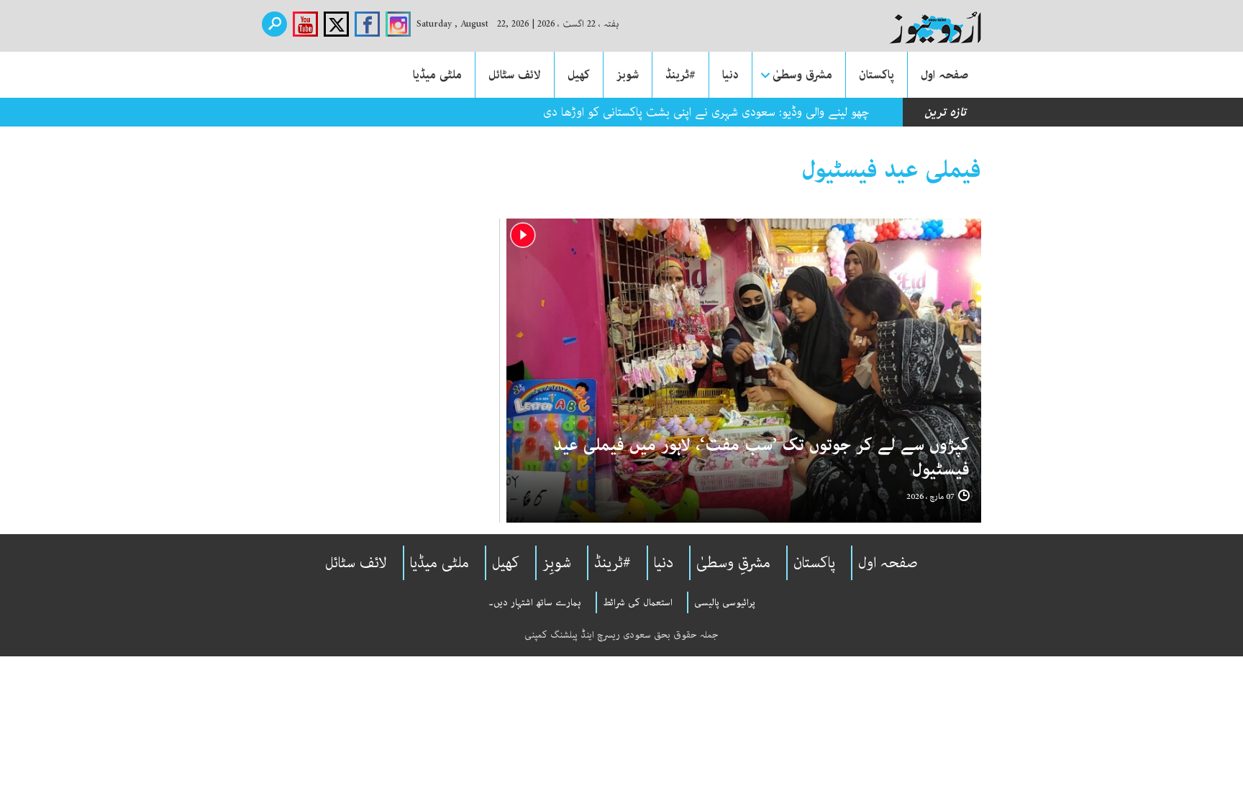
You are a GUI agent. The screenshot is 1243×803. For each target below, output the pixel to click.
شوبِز (556, 562)
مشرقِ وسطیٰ (733, 562)
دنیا (730, 74)
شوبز (627, 74)
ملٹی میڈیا (437, 74)
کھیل (579, 74)
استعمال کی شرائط (638, 602)
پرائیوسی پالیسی (724, 602)
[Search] (274, 24)
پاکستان (876, 74)
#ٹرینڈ (680, 74)
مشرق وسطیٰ (802, 74)
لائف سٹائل (514, 74)
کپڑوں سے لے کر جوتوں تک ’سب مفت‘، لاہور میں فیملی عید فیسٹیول (761, 457)
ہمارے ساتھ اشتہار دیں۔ (534, 602)
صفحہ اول (944, 74)
